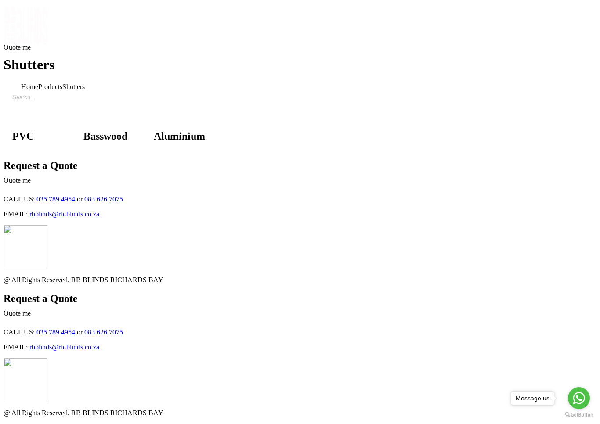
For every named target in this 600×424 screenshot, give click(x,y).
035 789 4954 (56, 199)
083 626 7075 (103, 199)
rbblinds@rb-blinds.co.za (64, 214)
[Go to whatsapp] (579, 398)
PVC (23, 136)
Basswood (105, 136)
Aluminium (179, 136)
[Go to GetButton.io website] (579, 415)
